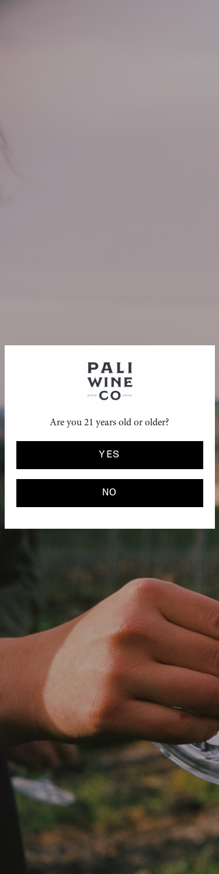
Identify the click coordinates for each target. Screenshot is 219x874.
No (109, 492)
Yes (109, 454)
